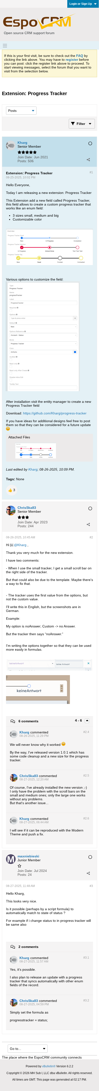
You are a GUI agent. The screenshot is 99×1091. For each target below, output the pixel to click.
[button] (11, 490)
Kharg (32, 469)
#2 (91, 537)
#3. (86, 957)
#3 (91, 886)
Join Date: (25, 157)
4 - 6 (79, 720)
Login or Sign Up (80, 4)
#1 (91, 172)
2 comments (28, 947)
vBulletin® (49, 1066)
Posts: (22, 161)
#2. (86, 732)
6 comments (28, 721)
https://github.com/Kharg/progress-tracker (55, 413)
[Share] (88, 159)
